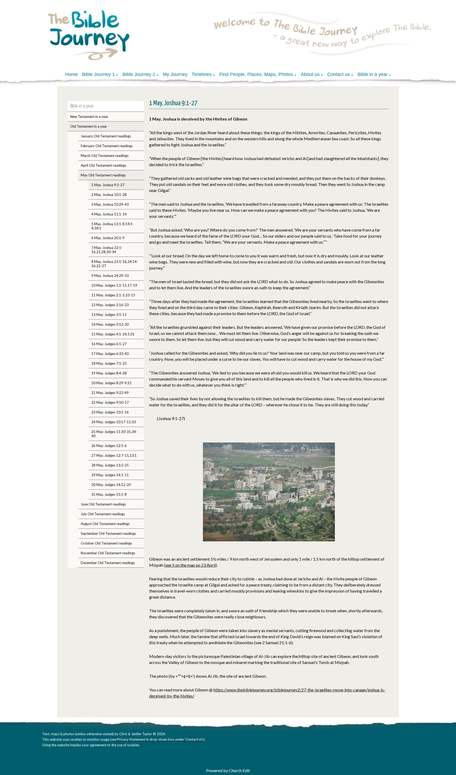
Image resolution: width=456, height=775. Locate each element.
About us (310, 74)
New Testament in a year (89, 116)
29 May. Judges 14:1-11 (110, 475)
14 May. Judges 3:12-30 (110, 324)
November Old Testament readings (108, 553)
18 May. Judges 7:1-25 (109, 363)
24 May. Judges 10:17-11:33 (113, 422)
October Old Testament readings (106, 543)
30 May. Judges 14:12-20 (111, 485)
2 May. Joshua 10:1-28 (109, 194)
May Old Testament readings (103, 175)
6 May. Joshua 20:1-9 (108, 238)
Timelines (202, 74)
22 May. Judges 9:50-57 (110, 402)
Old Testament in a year (88, 126)
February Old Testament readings (107, 146)
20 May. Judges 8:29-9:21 (111, 383)
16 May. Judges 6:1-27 (109, 344)
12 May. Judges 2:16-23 (110, 305)
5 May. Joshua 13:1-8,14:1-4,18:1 (112, 226)
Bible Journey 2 (138, 74)
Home (71, 74)
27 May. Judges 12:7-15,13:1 (114, 455)
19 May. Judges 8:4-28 (109, 373)
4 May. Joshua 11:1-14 (109, 214)
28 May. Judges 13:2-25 (110, 465)
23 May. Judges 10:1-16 (110, 412)
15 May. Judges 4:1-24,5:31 (113, 334)
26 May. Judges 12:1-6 (109, 446)
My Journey (175, 74)
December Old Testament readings (108, 563)
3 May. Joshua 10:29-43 (110, 204)
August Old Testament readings (105, 524)
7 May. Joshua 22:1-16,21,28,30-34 (106, 250)
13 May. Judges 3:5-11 (109, 314)
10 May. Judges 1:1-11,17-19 (114, 285)
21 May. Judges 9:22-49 (110, 393)
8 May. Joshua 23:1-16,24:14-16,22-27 (114, 263)
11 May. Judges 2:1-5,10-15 (113, 295)
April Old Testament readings (103, 165)
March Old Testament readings (105, 155)
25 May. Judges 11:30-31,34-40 (114, 434)
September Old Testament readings (108, 533)
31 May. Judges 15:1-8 (109, 494)
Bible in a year (373, 74)
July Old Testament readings (103, 514)
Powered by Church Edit (228, 770)
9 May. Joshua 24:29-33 (110, 275)
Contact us (338, 74)
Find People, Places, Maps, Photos (256, 74)
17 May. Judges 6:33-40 (110, 354)
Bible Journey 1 (98, 74)
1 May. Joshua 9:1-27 (108, 185)
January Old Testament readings (106, 136)
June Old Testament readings (103, 504)
